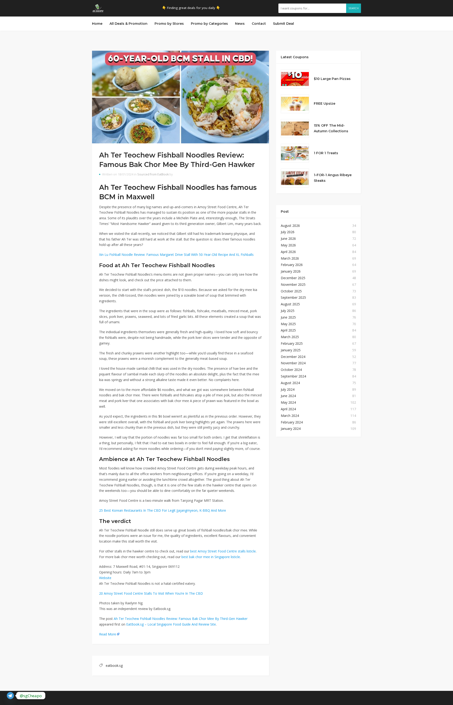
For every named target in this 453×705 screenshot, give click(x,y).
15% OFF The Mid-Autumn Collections (331, 128)
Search (353, 8)
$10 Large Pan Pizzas (332, 79)
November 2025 (293, 284)
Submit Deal (283, 23)
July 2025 (287, 310)
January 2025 (291, 350)
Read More (107, 634)
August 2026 (290, 225)
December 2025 (293, 278)
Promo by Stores (169, 23)
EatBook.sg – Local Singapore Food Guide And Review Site (171, 624)
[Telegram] (10, 695)
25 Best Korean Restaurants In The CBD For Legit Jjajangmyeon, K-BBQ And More (162, 510)
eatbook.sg (114, 665)
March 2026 (290, 258)
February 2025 (292, 343)
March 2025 (290, 337)
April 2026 (288, 251)
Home (97, 23)
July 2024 (287, 389)
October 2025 (291, 291)
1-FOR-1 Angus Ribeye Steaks (333, 178)
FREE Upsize (324, 103)
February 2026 (292, 264)
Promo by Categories (209, 23)
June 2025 (288, 317)
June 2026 (288, 238)
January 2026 (291, 271)
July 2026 (287, 232)
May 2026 (288, 245)
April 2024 (288, 409)
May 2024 (288, 402)
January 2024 (291, 428)
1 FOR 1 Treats (326, 153)
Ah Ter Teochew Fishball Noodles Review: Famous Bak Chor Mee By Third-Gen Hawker (180, 618)
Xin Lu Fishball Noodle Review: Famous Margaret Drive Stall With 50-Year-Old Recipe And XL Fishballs (176, 254)
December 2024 (293, 356)
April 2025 (288, 330)
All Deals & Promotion (128, 23)
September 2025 (293, 297)
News (240, 23)
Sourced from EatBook (153, 174)
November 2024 (293, 363)
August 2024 (290, 383)
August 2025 (290, 304)
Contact (259, 23)
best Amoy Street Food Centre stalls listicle (223, 551)
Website (105, 578)
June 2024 (288, 396)
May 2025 (288, 324)
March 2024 (290, 415)
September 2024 (293, 376)
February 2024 (292, 422)
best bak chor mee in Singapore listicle (210, 557)
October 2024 (291, 369)
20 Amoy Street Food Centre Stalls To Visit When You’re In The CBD (151, 593)
